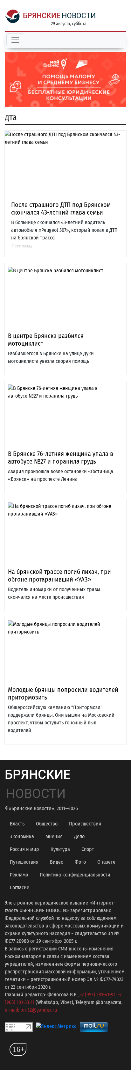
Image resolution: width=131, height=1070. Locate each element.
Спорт (87, 849)
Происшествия (85, 824)
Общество (47, 824)
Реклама (19, 875)
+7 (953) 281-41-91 (97, 995)
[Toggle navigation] (15, 39)
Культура (60, 849)
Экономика (22, 836)
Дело (79, 836)
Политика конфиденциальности (75, 875)
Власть (17, 824)
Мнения (54, 836)
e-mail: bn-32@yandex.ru (31, 1010)
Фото (80, 862)
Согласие (19, 887)
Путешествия (24, 862)
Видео (56, 862)
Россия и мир (24, 849)
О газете (106, 862)
